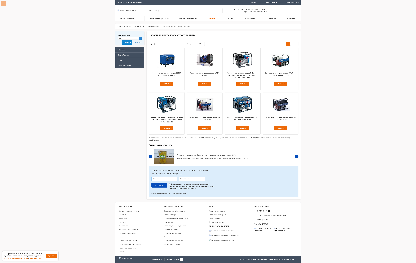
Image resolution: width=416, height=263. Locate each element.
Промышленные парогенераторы (176, 218)
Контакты (122, 222)
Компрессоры (169, 222)
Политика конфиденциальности (130, 244)
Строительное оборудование (174, 211)
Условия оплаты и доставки (129, 211)
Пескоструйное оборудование (175, 226)
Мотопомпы (168, 237)
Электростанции (170, 215)
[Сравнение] (296, 11)
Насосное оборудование (173, 233)
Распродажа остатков (172, 244)
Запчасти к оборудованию (218, 215)
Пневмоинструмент (171, 229)
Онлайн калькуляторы (217, 222)
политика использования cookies (16, 258)
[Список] (292, 44)
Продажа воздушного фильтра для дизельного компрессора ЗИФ (206, 155)
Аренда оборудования (217, 211)
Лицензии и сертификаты (128, 229)
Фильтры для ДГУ (124, 65)
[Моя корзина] (282, 11)
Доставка (121, 2)
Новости (122, 237)
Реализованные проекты (128, 233)
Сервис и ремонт (215, 218)
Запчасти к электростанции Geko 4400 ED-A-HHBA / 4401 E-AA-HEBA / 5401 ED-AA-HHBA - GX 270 (243, 75)
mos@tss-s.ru (154, 140)
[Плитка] (288, 44)
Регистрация (295, 2)
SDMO (120, 60)
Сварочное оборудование (173, 240)
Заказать (167, 84)
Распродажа (137, 2)
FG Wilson (121, 50)
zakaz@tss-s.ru (262, 220)
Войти (288, 2)
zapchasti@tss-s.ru (179, 193)
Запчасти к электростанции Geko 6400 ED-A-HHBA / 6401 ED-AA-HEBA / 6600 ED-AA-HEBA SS (167, 119)
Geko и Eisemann (124, 55)
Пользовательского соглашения (182, 186)
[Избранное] (289, 11)
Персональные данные (127, 248)
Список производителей (128, 240)
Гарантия (129, 2)
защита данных (35, 258)
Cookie (121, 251)
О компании (123, 226)
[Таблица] (296, 44)
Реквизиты (123, 218)
